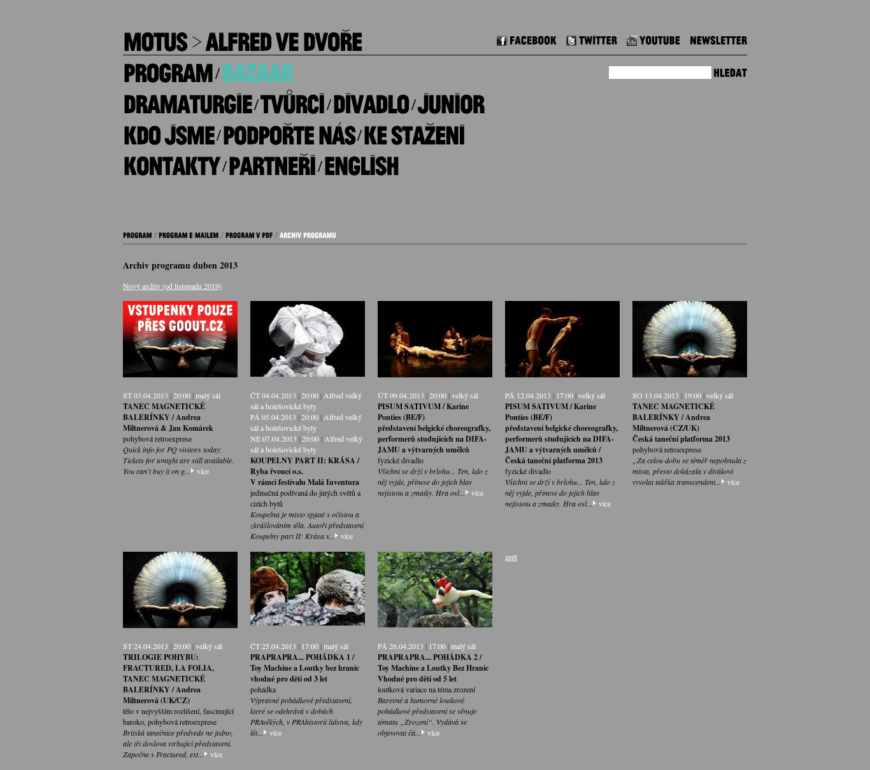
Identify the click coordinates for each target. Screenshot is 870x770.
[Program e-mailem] (189, 233)
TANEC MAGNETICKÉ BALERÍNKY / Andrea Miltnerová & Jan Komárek (168, 417)
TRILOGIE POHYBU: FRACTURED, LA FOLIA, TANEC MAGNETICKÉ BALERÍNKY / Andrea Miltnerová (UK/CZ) (168, 679)
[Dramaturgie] (187, 99)
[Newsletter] (718, 38)
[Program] (168, 68)
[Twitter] (591, 38)
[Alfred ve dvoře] (283, 37)
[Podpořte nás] (288, 130)
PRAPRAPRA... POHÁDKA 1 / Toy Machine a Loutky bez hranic (304, 662)
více (203, 471)
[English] (361, 161)
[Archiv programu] (308, 233)
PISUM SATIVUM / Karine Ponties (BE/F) (423, 412)
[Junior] (450, 99)
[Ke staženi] (413, 130)
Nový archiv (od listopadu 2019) (172, 286)
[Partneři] (271, 161)
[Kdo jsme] (168, 130)
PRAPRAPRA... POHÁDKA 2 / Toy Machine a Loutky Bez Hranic (433, 662)
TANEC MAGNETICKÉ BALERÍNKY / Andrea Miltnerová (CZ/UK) (673, 417)
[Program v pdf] (249, 233)
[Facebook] (527, 38)
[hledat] (730, 71)
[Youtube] (653, 38)
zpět (511, 557)
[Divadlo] (370, 99)
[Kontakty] (171, 161)
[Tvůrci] (292, 99)
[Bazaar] (256, 68)
